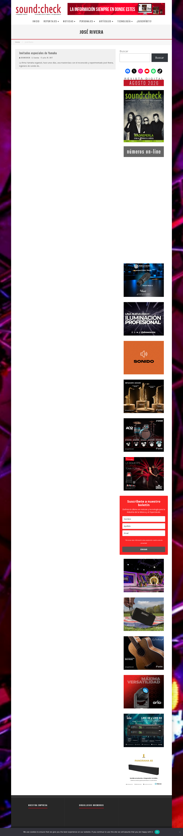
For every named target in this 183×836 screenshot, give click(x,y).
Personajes (86, 21)
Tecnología (124, 21)
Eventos (36, 58)
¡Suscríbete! (144, 21)
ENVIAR (143, 549)
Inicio (36, 21)
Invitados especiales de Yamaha (38, 53)
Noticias (68, 21)
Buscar (124, 51)
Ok (157, 832)
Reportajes (50, 21)
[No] (179, 832)
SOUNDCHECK (25, 58)
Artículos (105, 21)
